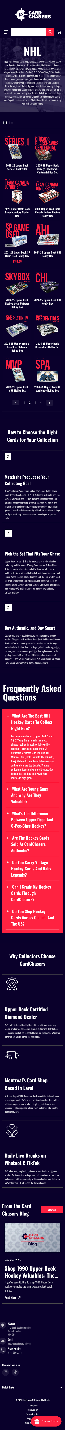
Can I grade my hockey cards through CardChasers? (31, 893)
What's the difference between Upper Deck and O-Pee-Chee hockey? (32, 819)
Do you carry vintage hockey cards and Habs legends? (31, 868)
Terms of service (32, 1414)
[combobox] (32, 32)
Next (49, 403)
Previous (15, 402)
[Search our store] (50, 32)
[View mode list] (11, 122)
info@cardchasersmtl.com (19, 1343)
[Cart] (59, 32)
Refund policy (32, 1405)
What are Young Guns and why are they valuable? (29, 795)
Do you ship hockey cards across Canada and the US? (32, 917)
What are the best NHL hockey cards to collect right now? (31, 721)
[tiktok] (15, 1372)
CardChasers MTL (29, 1400)
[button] (5, 31)
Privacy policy (33, 1409)
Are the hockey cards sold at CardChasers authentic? (30, 844)
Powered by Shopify (43, 1400)
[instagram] (5, 1372)
